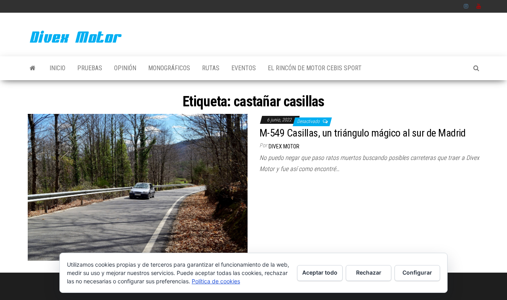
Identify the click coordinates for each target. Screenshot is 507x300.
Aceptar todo (319, 272)
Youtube (479, 6)
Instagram (466, 6)
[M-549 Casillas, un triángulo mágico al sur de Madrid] (138, 186)
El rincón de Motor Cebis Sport (315, 68)
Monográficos (169, 68)
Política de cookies (216, 281)
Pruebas (89, 68)
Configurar (417, 272)
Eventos (243, 68)
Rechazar (368, 272)
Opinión (125, 68)
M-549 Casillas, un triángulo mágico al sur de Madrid (362, 133)
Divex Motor (284, 146)
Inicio (57, 68)
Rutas (210, 68)
